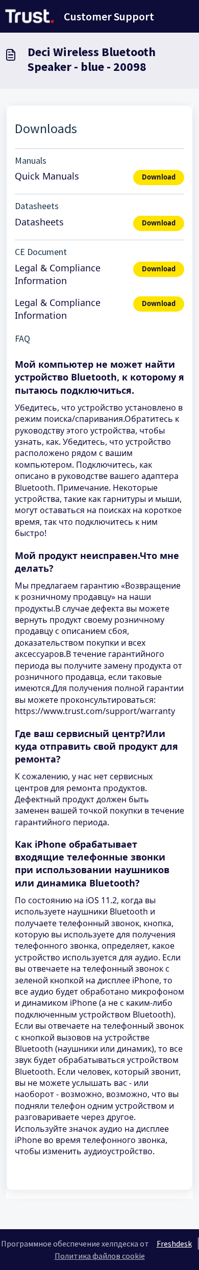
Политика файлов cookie (100, 1256)
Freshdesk (174, 1243)
